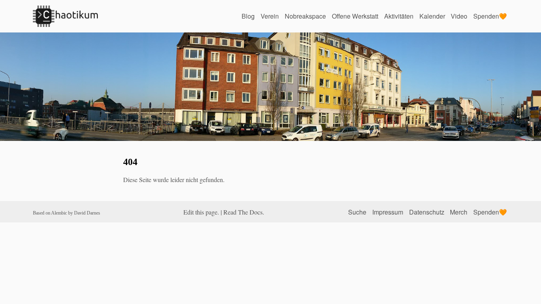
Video (459, 16)
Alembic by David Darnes (75, 213)
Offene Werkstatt (355, 16)
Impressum (387, 212)
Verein (270, 16)
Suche (357, 212)
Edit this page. (201, 212)
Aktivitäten (398, 16)
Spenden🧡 (490, 16)
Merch (458, 212)
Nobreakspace (305, 16)
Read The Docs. (243, 212)
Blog (248, 16)
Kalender (432, 16)
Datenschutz (426, 212)
